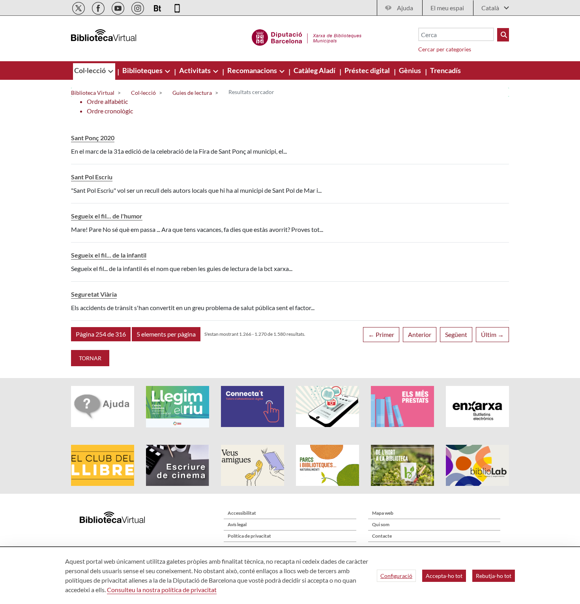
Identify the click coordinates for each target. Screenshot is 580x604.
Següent (456, 334)
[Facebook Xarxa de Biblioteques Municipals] (99, 7)
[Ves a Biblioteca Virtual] (307, 36)
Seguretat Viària (94, 294)
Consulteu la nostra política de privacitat (162, 589)
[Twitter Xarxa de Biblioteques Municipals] (79, 7)
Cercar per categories (444, 49)
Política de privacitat (249, 536)
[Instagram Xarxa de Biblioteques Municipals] (138, 7)
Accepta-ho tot (444, 575)
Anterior (419, 334)
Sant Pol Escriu (91, 177)
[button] (101, 334)
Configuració (396, 575)
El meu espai (447, 7)
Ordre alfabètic (107, 101)
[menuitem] (90, 70)
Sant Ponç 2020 (92, 137)
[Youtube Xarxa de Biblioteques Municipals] (118, 7)
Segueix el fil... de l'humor (106, 216)
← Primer (381, 334)
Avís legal (237, 524)
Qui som (380, 524)
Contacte (382, 536)
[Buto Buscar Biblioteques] (503, 34)
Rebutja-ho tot (493, 575)
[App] (177, 7)
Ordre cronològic (110, 111)
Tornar (90, 358)
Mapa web (382, 513)
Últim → (492, 334)
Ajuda (405, 7)
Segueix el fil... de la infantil (108, 255)
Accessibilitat (242, 513)
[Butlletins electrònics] (158, 7)
